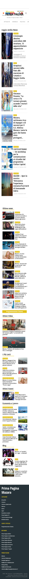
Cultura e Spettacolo (6, 504)
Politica (22, 21)
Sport (3, 511)
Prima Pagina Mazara (7, 542)
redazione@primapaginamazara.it (10, 569)
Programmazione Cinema (7, 526)
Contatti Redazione (6, 558)
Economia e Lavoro (6, 513)
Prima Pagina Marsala (7, 540)
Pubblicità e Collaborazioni (8, 562)
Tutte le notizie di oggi (7, 517)
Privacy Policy (5, 564)
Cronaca (15, 21)
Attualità (7, 21)
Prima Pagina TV (5, 515)
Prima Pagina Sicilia (6, 546)
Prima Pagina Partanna (7, 544)
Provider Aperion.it (6, 560)
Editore (3, 556)
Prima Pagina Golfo (6, 538)
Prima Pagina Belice (6, 533)
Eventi (3, 508)
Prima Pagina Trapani (7, 549)
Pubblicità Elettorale (6, 567)
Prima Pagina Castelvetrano (8, 536)
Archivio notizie (5, 519)
